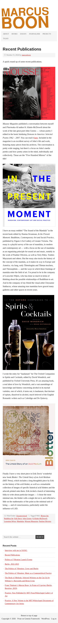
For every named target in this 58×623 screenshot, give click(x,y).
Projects (47, 34)
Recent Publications (22, 49)
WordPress (45, 619)
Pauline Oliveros (45, 521)
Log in (53, 619)
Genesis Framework (32, 619)
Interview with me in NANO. (16, 550)
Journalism (34, 34)
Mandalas (20, 521)
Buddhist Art (8, 518)
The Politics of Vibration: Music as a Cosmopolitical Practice (28, 573)
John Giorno (27, 518)
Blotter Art (44, 516)
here (36, 138)
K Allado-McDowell (40, 518)
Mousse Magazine (31, 521)
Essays (23, 34)
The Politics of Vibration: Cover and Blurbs (21, 569)
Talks (5, 38)
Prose (19, 619)
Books (14, 34)
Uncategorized (21, 516)
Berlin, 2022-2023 (12, 564)
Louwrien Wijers (10, 521)
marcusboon (26, 55)
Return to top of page (29, 616)
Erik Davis (18, 518)
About (6, 34)
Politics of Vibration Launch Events (18, 560)
